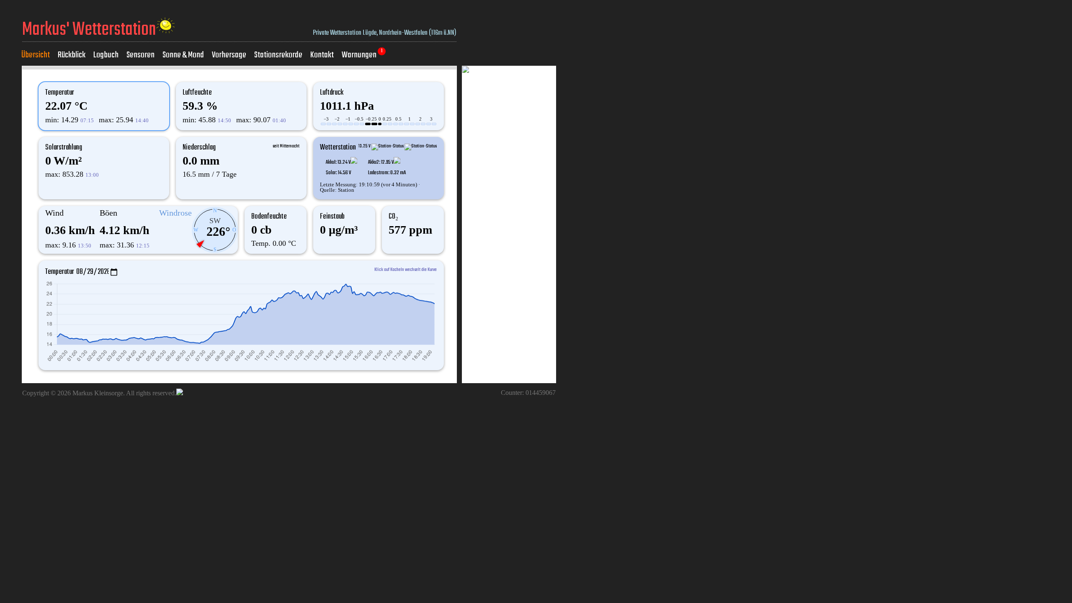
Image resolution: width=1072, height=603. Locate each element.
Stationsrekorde (278, 55)
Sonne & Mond (183, 55)
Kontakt (322, 55)
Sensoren (140, 55)
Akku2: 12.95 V (381, 162)
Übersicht (35, 55)
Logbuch (106, 55)
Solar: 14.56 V (338, 172)
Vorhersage (229, 55)
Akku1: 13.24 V (338, 162)
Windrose (175, 212)
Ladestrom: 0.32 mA (387, 172)
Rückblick (71, 55)
